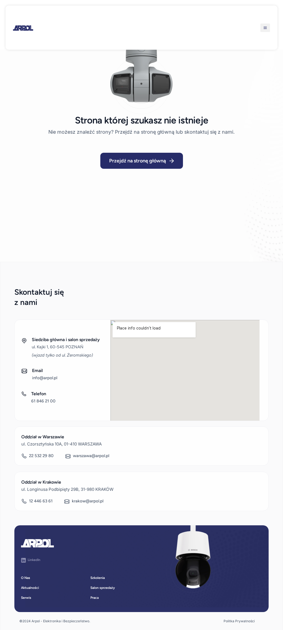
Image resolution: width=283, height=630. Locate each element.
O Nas (25, 578)
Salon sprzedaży (102, 588)
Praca (94, 598)
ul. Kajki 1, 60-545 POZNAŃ (57, 346)
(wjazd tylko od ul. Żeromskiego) (62, 355)
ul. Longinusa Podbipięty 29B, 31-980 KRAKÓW (67, 489)
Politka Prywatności (239, 621)
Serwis (26, 598)
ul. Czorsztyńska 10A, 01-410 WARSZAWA (61, 444)
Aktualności (30, 588)
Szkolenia (97, 578)
